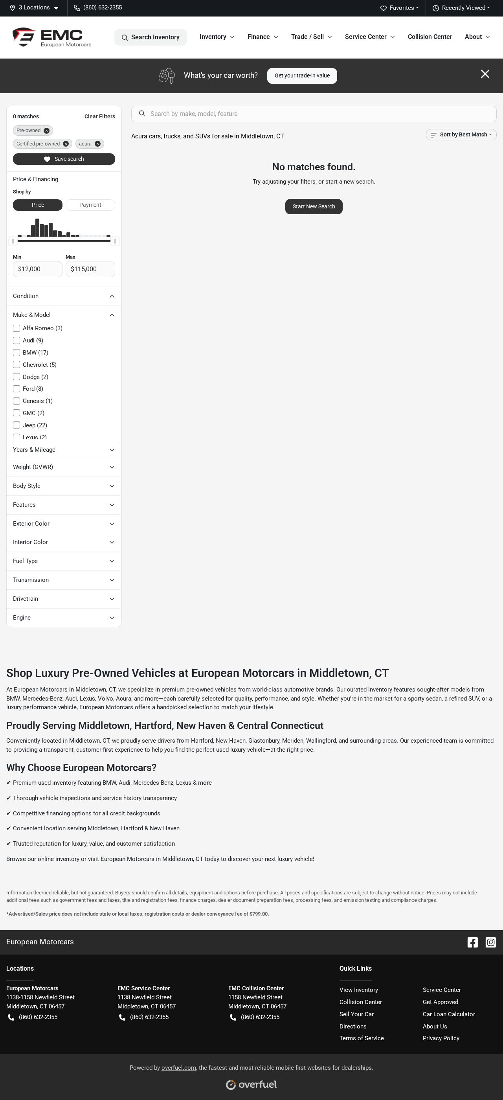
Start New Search (314, 206)
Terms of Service (362, 1038)
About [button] (473, 36)
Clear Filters (99, 116)
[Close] (485, 73)
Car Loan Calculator (449, 1014)
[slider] (13, 241)
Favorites (402, 7)
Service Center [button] (366, 36)
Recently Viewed (463, 7)
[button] (37, 7)
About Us (435, 1026)
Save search (68, 159)
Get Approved (440, 1002)
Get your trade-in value (302, 75)
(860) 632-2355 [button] (102, 7)
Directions (353, 1026)
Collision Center (430, 36)
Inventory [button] (213, 36)
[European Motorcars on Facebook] (470, 941)
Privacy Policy (441, 1038)
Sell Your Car (357, 1014)
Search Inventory (155, 37)
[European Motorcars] (52, 37)
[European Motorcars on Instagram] (488, 941)
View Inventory (359, 989)
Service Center (442, 989)
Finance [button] (259, 36)
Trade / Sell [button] (307, 36)
